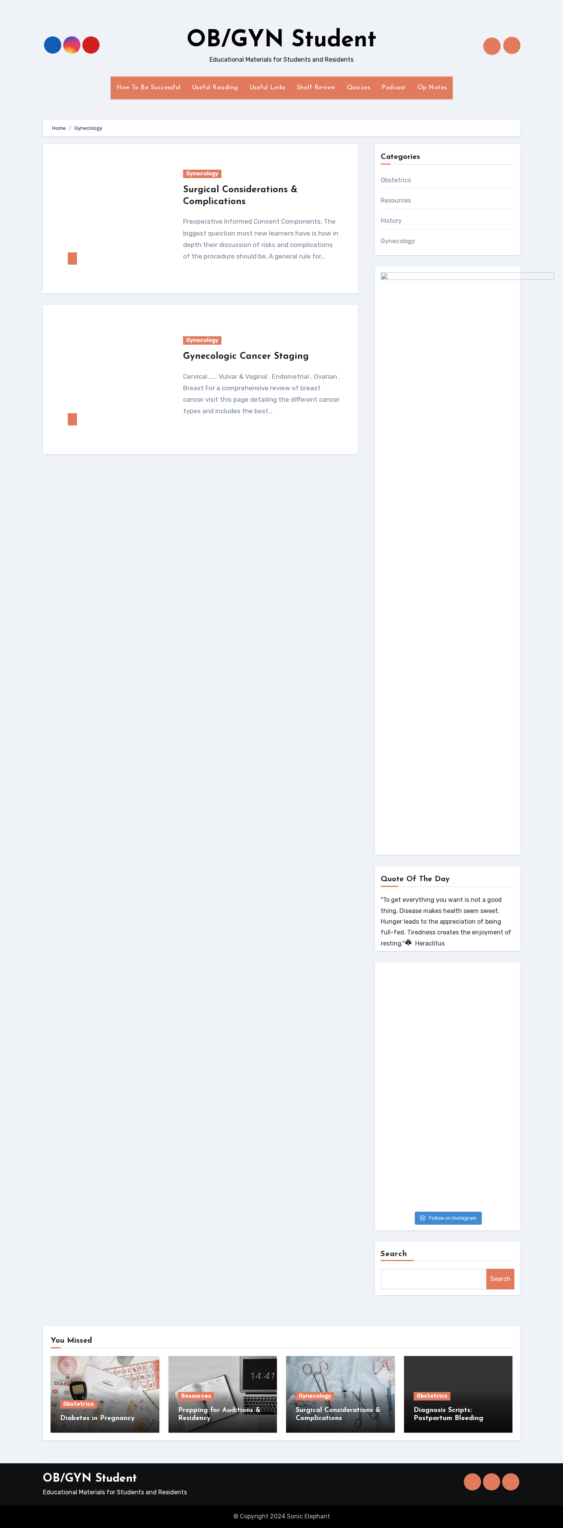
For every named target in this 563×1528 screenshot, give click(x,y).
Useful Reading (215, 88)
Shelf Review (316, 88)
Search (394, 1254)
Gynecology (202, 173)
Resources (396, 200)
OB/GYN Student (281, 40)
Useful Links (267, 88)
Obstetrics (396, 180)
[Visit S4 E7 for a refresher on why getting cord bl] (447, 1089)
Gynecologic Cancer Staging (246, 356)
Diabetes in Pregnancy (97, 1418)
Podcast (393, 88)
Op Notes (432, 88)
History (391, 220)
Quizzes (358, 88)
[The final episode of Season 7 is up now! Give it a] (447, 1168)
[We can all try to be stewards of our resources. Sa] (447, 1010)
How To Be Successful (148, 88)
